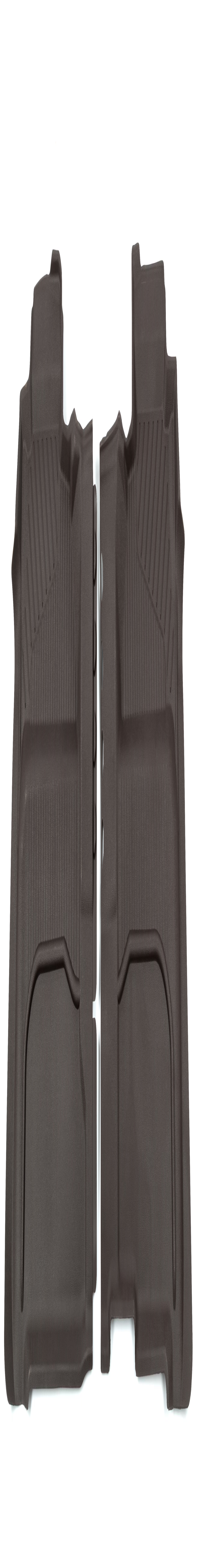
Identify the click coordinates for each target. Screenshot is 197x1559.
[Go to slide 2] (4, 433)
